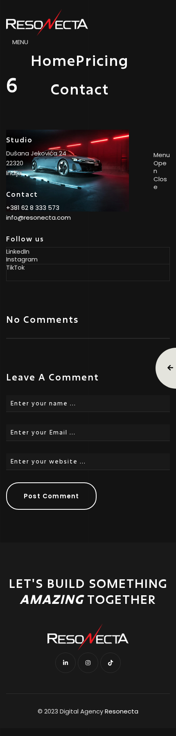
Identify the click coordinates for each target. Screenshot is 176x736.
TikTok (15, 267)
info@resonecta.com (38, 217)
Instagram (22, 259)
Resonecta (121, 711)
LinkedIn (17, 252)
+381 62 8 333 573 (32, 207)
